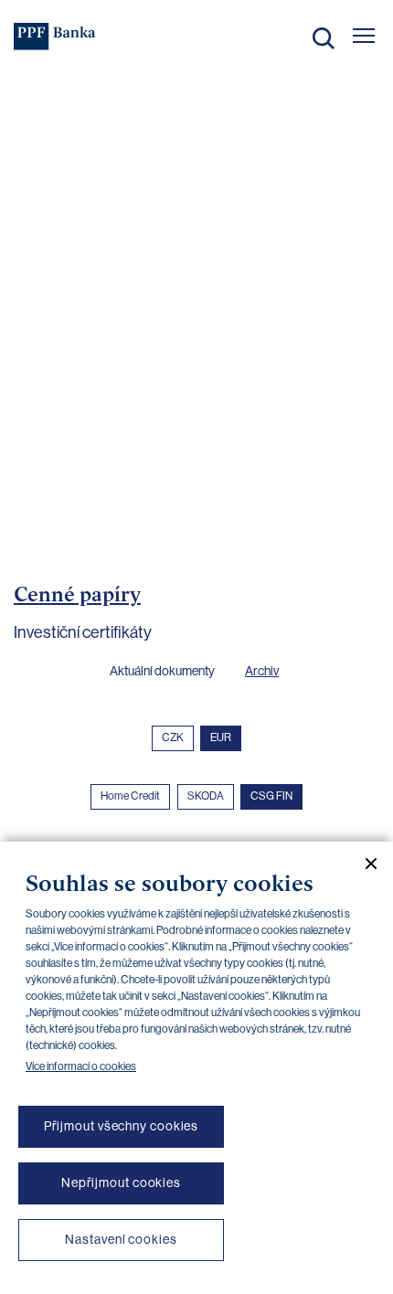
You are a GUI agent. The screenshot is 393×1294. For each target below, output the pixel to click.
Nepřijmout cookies (121, 1182)
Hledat (324, 38)
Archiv (262, 670)
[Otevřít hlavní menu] (363, 35)
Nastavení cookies (120, 1239)
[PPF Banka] (55, 36)
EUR (220, 737)
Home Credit (130, 796)
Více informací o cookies (81, 1066)
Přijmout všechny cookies (121, 1126)
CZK (173, 737)
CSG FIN (271, 796)
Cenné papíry (77, 594)
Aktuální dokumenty (162, 670)
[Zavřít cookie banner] (363, 863)
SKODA (205, 796)
